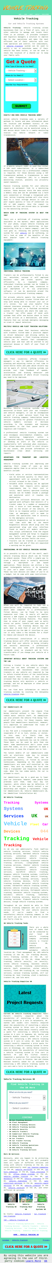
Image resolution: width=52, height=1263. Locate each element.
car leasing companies (38, 1167)
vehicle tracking (15, 46)
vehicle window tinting (16, 1176)
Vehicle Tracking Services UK (19, 1079)
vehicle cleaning (33, 1185)
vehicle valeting (16, 1188)
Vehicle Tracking (23, 1214)
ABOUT (31, 14)
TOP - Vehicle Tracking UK (16, 1220)
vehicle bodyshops (18, 1181)
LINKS (25, 14)
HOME (20, 14)
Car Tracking (40, 1214)
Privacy (46, 1240)
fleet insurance (37, 1172)
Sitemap (5, 1240)
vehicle (23, 233)
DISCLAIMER (45, 14)
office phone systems (24, 1174)
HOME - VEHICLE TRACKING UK (26, 1235)
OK (45, 1261)
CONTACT (37, 14)
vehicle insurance (33, 1179)
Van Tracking (9, 1216)
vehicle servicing (23, 1169)
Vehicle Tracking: (12, 28)
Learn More (33, 1261)
